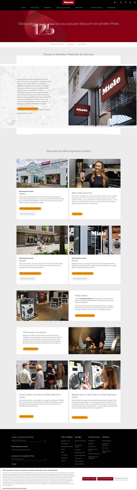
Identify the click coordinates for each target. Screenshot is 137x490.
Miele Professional (106, 440)
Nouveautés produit (80, 452)
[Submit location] (45, 440)
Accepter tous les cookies (89, 478)
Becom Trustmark (79, 461)
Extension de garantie (80, 455)
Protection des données (16, 488)
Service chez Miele (97, 7)
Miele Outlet (64, 458)
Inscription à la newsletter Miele (22, 456)
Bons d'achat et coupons (79, 446)
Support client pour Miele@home (93, 457)
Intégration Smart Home (92, 450)
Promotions (78, 449)
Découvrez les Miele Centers (85, 315)
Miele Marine (105, 448)
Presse (62, 452)
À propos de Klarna (79, 464)
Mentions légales (7, 488)
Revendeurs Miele (82, 44)
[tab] (68, 60)
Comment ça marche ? (80, 417)
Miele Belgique (64, 443)
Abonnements (78, 458)
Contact (63, 460)
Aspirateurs (47, 7)
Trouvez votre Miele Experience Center (20, 449)
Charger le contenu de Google (27, 108)
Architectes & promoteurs (105, 444)
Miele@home (91, 440)
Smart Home (78, 7)
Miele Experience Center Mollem (30, 208)
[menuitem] (24, 7)
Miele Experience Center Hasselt (30, 273)
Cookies (25, 488)
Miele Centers (70, 44)
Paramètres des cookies (121, 478)
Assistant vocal (92, 446)
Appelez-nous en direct (27, 278)
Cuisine (23, 7)
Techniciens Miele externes (106, 451)
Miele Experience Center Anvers (82, 273)
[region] (68, 479)
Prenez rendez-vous (26, 416)
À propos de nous (65, 440)
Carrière (63, 449)
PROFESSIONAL (112, 7)
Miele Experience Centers (57, 44)
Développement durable (67, 446)
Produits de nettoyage (63, 7)
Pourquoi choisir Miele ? (80, 441)
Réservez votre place (30, 348)
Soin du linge (35, 7)
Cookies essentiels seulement (105, 478)
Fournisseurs (64, 455)
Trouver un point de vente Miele (22, 437)
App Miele (90, 443)
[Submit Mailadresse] (45, 459)
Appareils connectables (94, 453)
